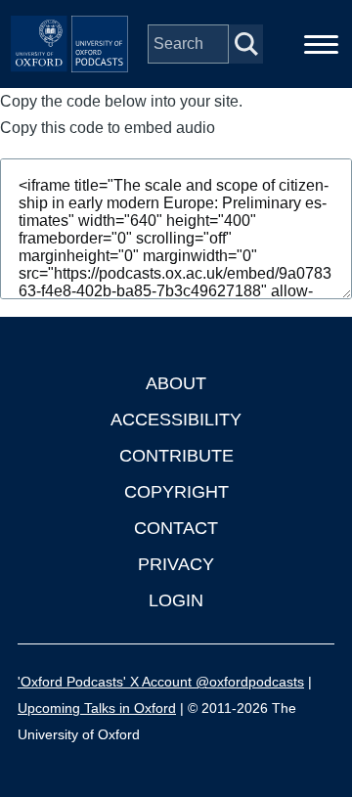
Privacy (176, 564)
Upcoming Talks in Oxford (97, 708)
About (176, 383)
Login (176, 600)
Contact (176, 528)
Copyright (176, 492)
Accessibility (176, 419)
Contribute (176, 455)
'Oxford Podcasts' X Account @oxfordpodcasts (161, 681)
